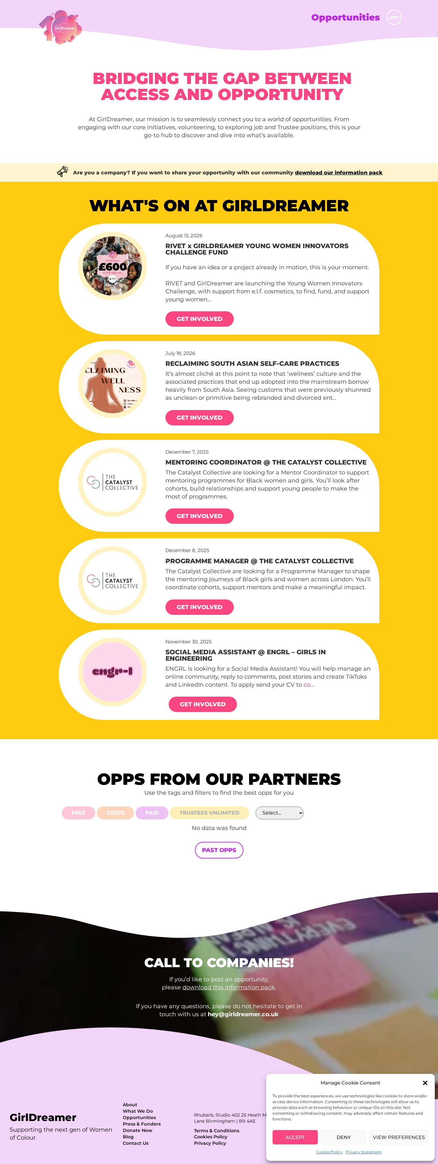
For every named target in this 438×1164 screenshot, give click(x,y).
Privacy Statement (364, 1152)
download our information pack (339, 173)
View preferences (399, 1137)
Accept (295, 1137)
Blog (128, 1137)
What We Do (138, 1111)
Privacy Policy (210, 1143)
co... (309, 684)
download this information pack (228, 987)
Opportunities (139, 1117)
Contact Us (135, 1143)
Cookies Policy (210, 1137)
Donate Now (137, 1130)
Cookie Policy (329, 1152)
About (130, 1105)
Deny (344, 1137)
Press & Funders (142, 1124)
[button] (425, 1083)
